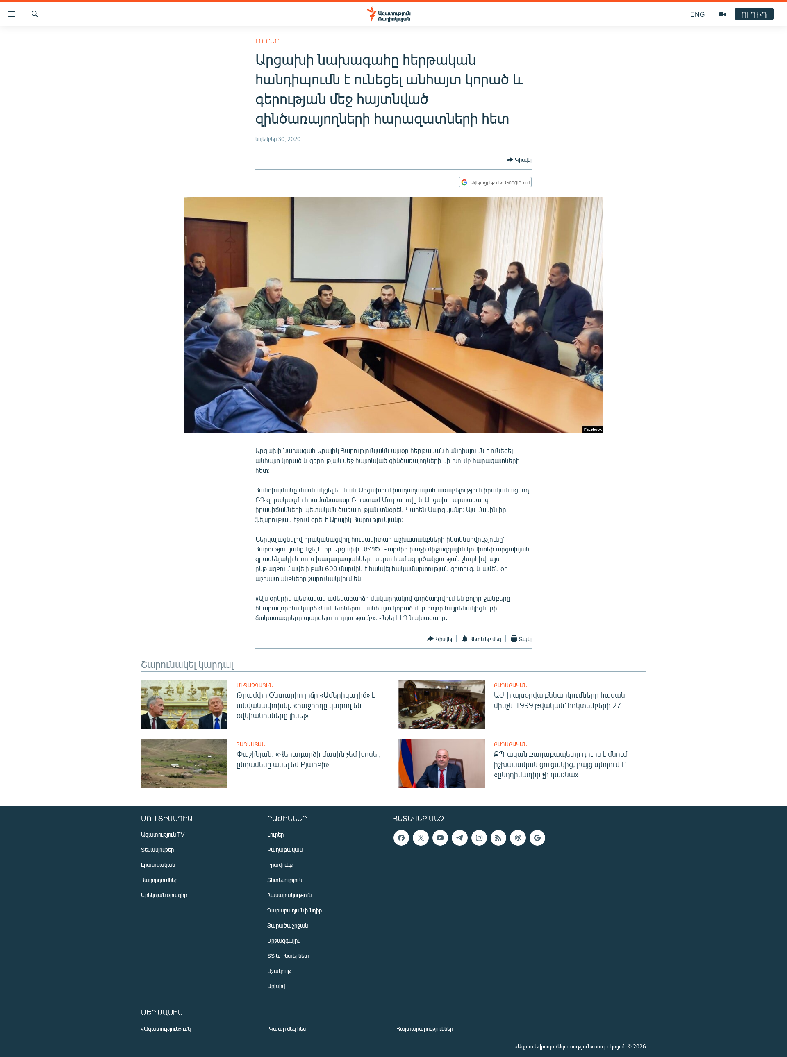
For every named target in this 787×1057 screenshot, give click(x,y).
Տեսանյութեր (157, 849)
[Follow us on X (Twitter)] (420, 838)
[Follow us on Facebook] (401, 838)
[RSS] (498, 838)
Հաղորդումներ (159, 879)
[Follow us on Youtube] (440, 838)
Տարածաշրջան (287, 925)
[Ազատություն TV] (722, 14)
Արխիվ (276, 985)
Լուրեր (267, 41)
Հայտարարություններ (425, 1028)
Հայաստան (251, 744)
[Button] (519, 160)
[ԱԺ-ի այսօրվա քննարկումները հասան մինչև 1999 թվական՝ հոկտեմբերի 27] (441, 704)
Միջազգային (255, 685)
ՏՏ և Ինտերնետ (288, 955)
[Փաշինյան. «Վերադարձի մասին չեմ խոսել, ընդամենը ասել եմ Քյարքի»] (184, 763)
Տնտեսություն (284, 879)
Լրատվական (158, 864)
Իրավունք (280, 864)
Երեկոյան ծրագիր (164, 894)
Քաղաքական (510, 685)
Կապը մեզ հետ (288, 1028)
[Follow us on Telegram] (459, 838)
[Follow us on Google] (537, 838)
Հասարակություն (289, 894)
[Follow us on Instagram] (479, 838)
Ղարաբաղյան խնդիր (294, 910)
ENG (697, 14)
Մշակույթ (279, 970)
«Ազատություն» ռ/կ (166, 1028)
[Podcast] (517, 838)
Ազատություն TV (162, 834)
